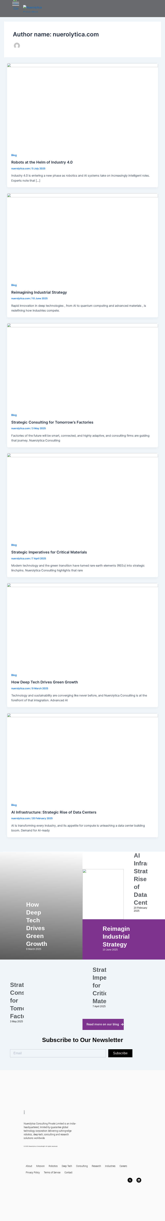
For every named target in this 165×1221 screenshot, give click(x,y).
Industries (110, 1166)
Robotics (53, 1166)
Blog (14, 155)
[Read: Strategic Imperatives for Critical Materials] (82, 495)
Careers (123, 1166)
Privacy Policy (33, 1172)
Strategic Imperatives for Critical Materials (49, 552)
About (29, 1166)
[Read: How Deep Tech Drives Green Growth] (82, 625)
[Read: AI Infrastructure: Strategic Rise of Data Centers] (82, 755)
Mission (40, 1166)
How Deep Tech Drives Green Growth (44, 682)
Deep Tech (67, 1166)
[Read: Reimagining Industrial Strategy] (82, 235)
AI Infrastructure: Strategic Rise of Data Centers (53, 812)
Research (96, 1166)
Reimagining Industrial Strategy (39, 292)
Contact (68, 1172)
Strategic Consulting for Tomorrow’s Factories (52, 422)
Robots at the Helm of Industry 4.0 (42, 162)
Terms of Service (52, 1172)
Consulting (82, 1166)
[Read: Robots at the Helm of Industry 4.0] (82, 105)
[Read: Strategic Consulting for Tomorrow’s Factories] (82, 365)
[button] (15, 5)
